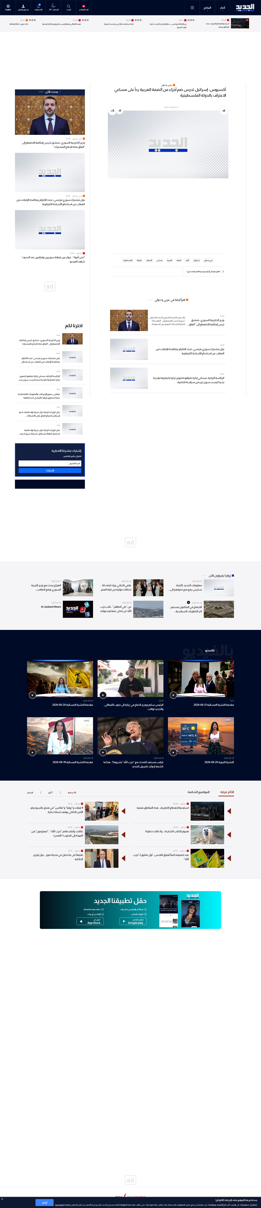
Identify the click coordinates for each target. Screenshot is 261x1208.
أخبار (222, 7)
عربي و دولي (77, 138)
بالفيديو (210, 650)
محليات (79, 253)
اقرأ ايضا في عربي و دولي (170, 299)
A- (119, 110)
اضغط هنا (59, 1205)
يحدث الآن (51, 91)
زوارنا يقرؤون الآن (220, 575)
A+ (112, 110)
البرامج (207, 7)
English (8, 9)
